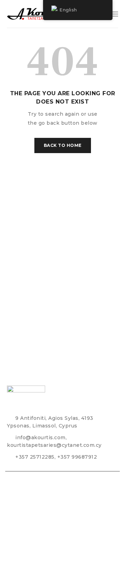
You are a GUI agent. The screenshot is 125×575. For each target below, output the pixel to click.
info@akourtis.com (40, 437)
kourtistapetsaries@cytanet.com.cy (54, 445)
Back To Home (63, 145)
